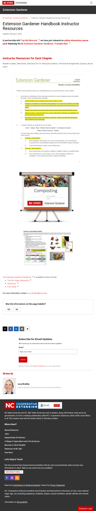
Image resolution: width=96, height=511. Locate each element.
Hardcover (11, 283)
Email (21, 347)
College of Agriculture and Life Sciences (22, 441)
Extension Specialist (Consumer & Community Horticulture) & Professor (39, 387)
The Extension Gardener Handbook (17, 277)
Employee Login (85, 508)
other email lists (39, 366)
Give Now (9, 452)
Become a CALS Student (15, 445)
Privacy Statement (57, 485)
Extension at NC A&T (13, 449)
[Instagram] (12, 477)
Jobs (7, 434)
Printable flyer (61, 43)
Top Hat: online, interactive (18, 280)
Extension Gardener (15, 9)
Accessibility (22, 502)
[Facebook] (7, 477)
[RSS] (17, 477)
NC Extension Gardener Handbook (15, 18)
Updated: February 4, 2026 (12, 34)
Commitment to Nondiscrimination (26, 485)
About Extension (11, 430)
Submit (23, 360)
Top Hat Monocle (29, 40)
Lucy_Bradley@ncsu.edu (37, 293)
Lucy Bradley (24, 384)
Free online (11, 287)
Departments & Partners (15, 437)
